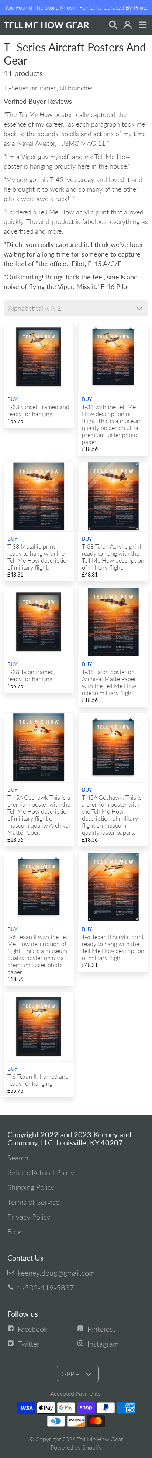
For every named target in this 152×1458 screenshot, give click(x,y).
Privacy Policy (28, 1216)
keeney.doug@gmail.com (56, 1272)
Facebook (33, 1328)
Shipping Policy (30, 1187)
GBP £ (71, 1374)
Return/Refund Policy (40, 1172)
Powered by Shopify (76, 1447)
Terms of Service (33, 1201)
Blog (14, 1231)
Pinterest (101, 1328)
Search (17, 1157)
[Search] (112, 25)
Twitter (28, 1343)
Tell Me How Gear (100, 1438)
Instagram (103, 1343)
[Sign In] (127, 25)
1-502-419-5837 (46, 1287)
